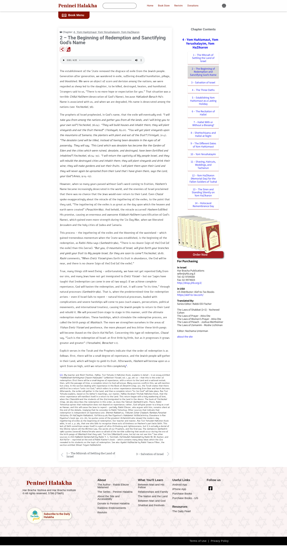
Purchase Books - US (185, 498)
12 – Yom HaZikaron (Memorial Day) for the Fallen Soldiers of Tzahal (203, 178)
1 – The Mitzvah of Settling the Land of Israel (203, 58)
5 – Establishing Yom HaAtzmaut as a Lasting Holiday (203, 100)
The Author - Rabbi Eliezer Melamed (113, 486)
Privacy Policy (220, 540)
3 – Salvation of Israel (203, 82)
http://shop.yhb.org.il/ (189, 283)
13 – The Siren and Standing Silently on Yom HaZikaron (203, 192)
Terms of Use (198, 540)
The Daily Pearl (181, 511)
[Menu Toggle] (224, 6)
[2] (61, 374)
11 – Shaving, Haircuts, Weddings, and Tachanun (203, 164)
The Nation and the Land (153, 496)
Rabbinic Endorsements (111, 507)
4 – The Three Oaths (203, 90)
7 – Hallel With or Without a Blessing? (203, 123)
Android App (179, 484)
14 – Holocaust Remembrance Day (203, 204)
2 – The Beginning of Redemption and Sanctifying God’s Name (203, 71)
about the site (185, 336)
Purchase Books (182, 493)
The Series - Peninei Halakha (114, 491)
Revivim (102, 512)
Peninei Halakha (77, 5)
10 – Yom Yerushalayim (203, 154)
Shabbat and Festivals (151, 505)
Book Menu (76, 15)
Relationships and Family (153, 491)
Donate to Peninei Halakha (113, 503)
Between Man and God (151, 500)
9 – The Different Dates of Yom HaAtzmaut (203, 145)
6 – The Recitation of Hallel (203, 113)
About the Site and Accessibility (108, 498)
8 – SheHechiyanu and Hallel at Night (203, 134)
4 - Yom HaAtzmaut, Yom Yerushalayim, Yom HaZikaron (106, 32)
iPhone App (179, 489)
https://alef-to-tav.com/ (190, 295)
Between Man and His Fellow (151, 486)
